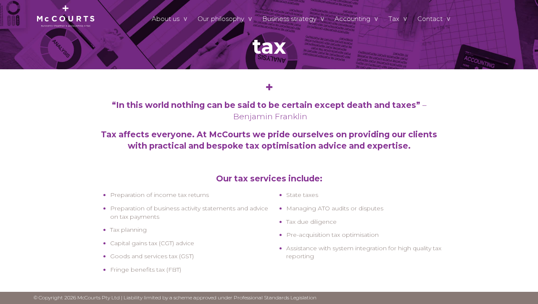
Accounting (352, 19)
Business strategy (289, 19)
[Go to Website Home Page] (66, 17)
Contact (430, 19)
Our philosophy (221, 19)
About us (165, 19)
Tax (393, 19)
